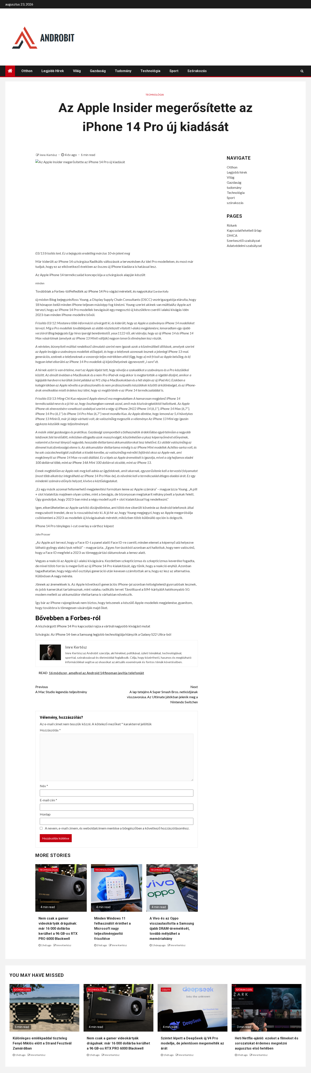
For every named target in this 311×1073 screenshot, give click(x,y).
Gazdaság (98, 71)
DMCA (232, 235)
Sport (173, 71)
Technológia (150, 71)
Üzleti (166, 989)
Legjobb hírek (52, 71)
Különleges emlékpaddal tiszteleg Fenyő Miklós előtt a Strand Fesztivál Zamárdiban (42, 1043)
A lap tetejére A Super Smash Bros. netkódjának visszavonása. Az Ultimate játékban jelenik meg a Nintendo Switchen (162, 694)
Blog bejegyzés (60, 299)
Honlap (45, 814)
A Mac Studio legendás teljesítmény (61, 689)
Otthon (26, 71)
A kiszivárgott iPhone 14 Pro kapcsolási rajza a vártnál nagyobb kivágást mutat (92, 626)
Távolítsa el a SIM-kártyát (143, 589)
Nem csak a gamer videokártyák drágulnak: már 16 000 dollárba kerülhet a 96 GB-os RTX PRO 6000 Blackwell (58, 928)
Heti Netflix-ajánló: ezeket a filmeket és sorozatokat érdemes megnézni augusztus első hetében (266, 1043)
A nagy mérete (61, 576)
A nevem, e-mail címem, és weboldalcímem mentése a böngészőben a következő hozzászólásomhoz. (117, 828)
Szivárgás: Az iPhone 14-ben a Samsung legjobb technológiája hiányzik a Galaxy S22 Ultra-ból (103, 634)
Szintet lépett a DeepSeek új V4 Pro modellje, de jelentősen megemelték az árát (192, 1043)
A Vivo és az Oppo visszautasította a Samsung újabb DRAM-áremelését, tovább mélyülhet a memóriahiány (172, 928)
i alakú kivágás (171, 310)
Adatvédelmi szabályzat (244, 246)
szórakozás (197, 71)
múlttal (167, 304)
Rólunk (232, 225)
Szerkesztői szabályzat (243, 240)
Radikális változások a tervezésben (114, 261)
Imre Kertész (49, 155)
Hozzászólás (50, 730)
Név (44, 786)
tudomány (123, 71)
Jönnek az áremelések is (52, 584)
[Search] (302, 71)
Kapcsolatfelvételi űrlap (244, 230)
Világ (77, 71)
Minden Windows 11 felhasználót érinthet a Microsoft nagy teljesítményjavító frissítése (112, 928)
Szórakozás (22, 989)
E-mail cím (48, 800)
